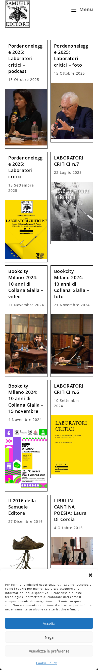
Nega (49, 637)
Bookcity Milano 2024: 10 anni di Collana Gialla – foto (71, 283)
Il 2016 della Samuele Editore (22, 506)
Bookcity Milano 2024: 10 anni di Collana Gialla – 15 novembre (25, 398)
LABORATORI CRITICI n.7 (69, 161)
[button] (90, 575)
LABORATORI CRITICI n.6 (69, 389)
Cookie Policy (46, 663)
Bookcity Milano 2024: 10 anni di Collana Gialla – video (25, 283)
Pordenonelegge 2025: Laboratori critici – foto (71, 55)
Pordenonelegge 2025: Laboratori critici (25, 167)
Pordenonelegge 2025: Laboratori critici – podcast (25, 58)
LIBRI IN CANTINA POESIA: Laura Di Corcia (70, 510)
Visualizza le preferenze (49, 650)
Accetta (49, 623)
